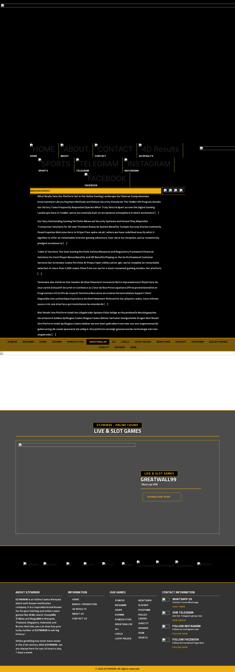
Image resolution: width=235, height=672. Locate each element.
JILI (114, 342)
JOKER (43, 342)
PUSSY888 (198, 342)
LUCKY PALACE (143, 342)
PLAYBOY (181, 342)
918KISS (12, 342)
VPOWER (120, 347)
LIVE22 (125, 342)
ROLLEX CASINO (218, 342)
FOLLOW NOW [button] (180, 634)
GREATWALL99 (97, 342)
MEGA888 (28, 342)
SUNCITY (104, 347)
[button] (161, 497)
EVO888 (56, 342)
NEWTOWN (163, 342)
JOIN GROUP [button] (179, 620)
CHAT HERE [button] (178, 607)
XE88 (133, 347)
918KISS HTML (75, 342)
